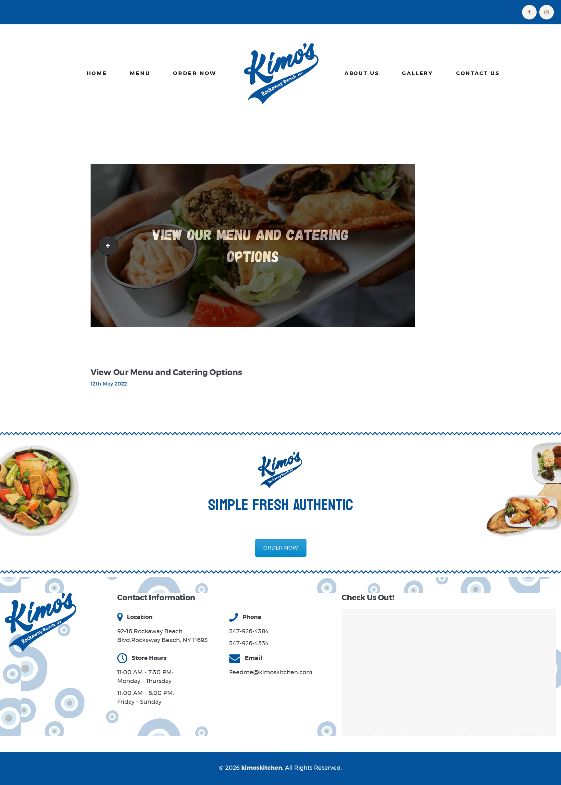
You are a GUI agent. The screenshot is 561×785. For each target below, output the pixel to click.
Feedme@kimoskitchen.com (270, 673)
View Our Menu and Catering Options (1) (105, 245)
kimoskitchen (261, 768)
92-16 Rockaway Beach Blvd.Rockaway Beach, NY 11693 (162, 636)
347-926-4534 (249, 644)
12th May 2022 (109, 383)
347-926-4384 (249, 632)
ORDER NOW (280, 548)
